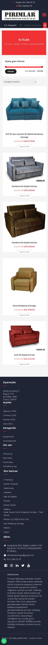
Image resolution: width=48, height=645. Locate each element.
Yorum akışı (8, 462)
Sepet (6, 532)
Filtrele (11, 71)
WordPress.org (10, 466)
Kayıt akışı (7, 458)
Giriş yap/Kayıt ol (25, 6)
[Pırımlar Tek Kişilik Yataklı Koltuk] (20, 19)
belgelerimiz (8, 436)
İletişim (7, 500)
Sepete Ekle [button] (24, 146)
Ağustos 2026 (9, 411)
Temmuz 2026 (9, 415)
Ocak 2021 (8, 423)
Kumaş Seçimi (10, 505)
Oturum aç (7, 453)
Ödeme (7, 527)
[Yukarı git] (43, 640)
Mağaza (7, 509)
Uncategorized (9, 441)
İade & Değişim (10, 496)
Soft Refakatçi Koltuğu (14, 523)
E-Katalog (8, 479)
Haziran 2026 (9, 419)
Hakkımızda (9, 488)
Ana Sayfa (8, 44)
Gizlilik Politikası (11, 484)
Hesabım (7, 492)
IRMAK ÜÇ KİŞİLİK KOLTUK (16, 519)
